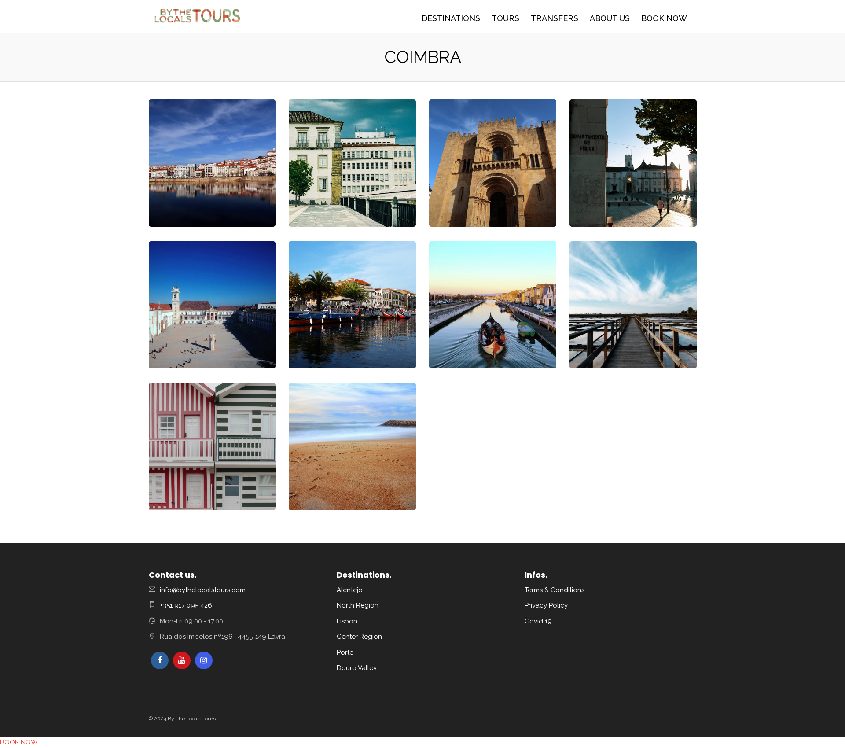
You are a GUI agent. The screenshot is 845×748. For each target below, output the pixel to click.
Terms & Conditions (554, 590)
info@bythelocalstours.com (203, 590)
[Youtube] (182, 660)
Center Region (359, 637)
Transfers (554, 18)
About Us (610, 18)
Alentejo (350, 590)
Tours (505, 18)
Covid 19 (538, 621)
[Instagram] (204, 660)
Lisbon (347, 621)
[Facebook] (160, 660)
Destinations (451, 18)
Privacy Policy (546, 605)
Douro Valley (357, 668)
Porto (345, 652)
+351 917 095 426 (186, 605)
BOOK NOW (664, 18)
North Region (357, 605)
